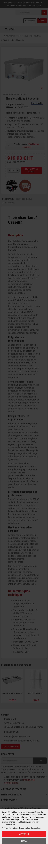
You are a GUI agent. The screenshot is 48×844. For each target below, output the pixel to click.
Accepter (24, 834)
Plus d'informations (10, 828)
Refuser (24, 841)
